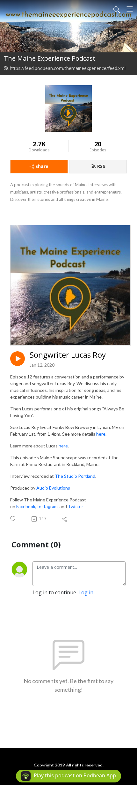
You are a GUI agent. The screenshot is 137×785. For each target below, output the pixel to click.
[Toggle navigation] (129, 9)
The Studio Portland (75, 476)
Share (41, 166)
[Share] (64, 518)
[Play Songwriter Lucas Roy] (17, 358)
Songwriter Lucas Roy (68, 355)
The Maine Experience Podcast (49, 58)
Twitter (75, 506)
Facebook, (26, 506)
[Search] (116, 9)
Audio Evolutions (53, 488)
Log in (85, 592)
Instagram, (48, 506)
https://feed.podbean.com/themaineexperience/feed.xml (68, 68)
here (100, 434)
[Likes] (13, 518)
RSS (101, 166)
